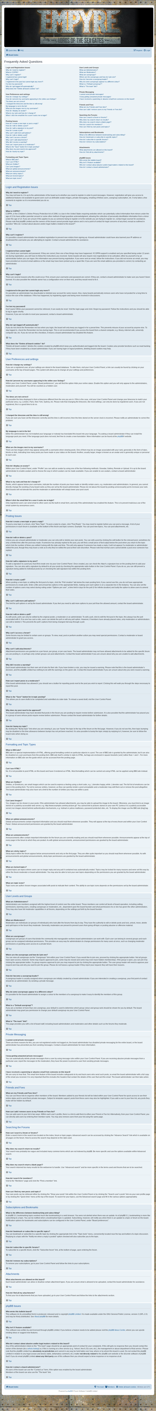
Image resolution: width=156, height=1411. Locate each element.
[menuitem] (21, 50)
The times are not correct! (15, 101)
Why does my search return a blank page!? (95, 122)
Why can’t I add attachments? (17, 140)
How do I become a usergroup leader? (93, 79)
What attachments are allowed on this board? (96, 150)
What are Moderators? (87, 72)
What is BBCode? (12, 159)
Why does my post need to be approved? (21, 149)
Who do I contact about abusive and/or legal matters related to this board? (106, 165)
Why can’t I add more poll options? (18, 133)
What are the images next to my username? (22, 108)
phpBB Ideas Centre (116, 1330)
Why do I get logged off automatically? (20, 86)
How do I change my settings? (17, 97)
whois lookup (33, 1349)
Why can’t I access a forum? (16, 137)
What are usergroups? (87, 75)
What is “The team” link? (88, 86)
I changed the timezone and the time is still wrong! (24, 104)
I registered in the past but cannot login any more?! (24, 82)
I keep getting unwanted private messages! (95, 97)
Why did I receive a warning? (16, 142)
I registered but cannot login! (16, 77)
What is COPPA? (12, 72)
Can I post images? (13, 166)
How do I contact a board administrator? (94, 167)
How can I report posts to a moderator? (20, 144)
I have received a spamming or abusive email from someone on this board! (106, 99)
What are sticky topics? (14, 173)
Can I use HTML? (12, 162)
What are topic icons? (14, 178)
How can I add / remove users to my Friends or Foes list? (100, 109)
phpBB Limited (75, 1314)
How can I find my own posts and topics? (94, 127)
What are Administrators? (88, 70)
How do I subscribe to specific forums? (93, 139)
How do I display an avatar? (16, 111)
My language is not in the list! (16, 106)
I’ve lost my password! (14, 84)
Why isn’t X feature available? (90, 162)
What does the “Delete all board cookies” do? (22, 89)
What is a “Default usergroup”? (90, 84)
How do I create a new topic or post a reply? (22, 123)
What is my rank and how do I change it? (21, 113)
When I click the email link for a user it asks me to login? (26, 115)
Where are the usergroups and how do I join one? (97, 77)
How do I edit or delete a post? (17, 126)
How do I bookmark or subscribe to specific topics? (98, 137)
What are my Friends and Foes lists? (93, 107)
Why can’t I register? (13, 75)
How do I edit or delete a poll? (16, 135)
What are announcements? (16, 171)
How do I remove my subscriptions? (92, 142)
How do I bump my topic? (15, 151)
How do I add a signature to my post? (19, 128)
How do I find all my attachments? (91, 152)
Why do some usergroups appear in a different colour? (99, 82)
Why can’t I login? (12, 79)
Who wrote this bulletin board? (90, 160)
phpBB (120, 436)
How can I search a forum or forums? (93, 117)
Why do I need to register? (15, 70)
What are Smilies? (12, 164)
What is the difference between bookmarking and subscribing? (102, 135)
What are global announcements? (18, 169)
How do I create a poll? (14, 130)
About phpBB (39, 1317)
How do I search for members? (90, 124)
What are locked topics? (15, 176)
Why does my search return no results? (94, 120)
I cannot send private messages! (91, 94)
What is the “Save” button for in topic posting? (22, 147)
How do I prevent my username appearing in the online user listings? (31, 99)
